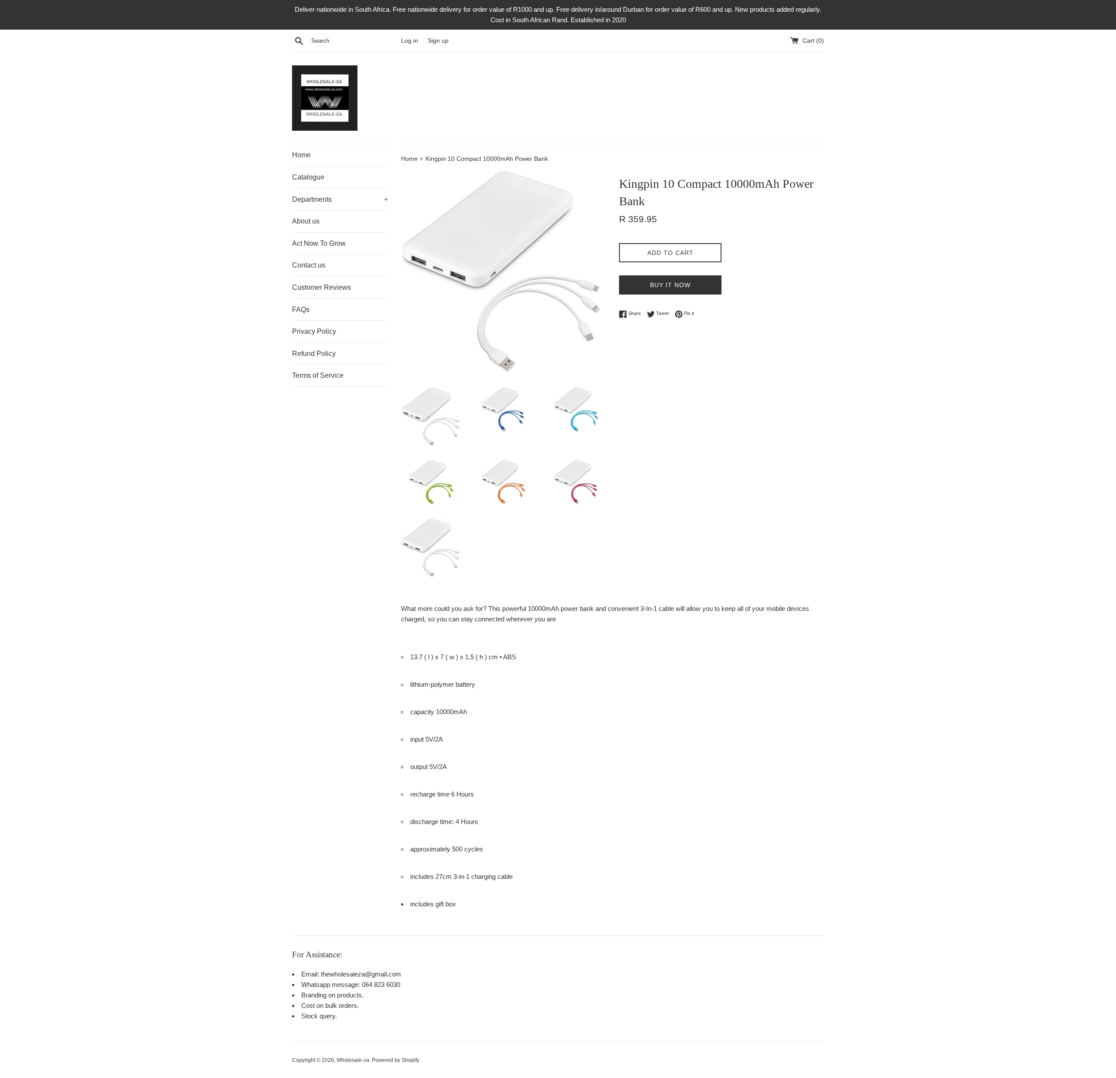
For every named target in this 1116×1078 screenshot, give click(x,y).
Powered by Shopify (395, 1060)
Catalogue (308, 177)
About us (306, 221)
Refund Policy (314, 353)
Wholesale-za (353, 1060)
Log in (409, 40)
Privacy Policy (314, 331)
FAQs (301, 309)
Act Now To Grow (319, 243)
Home (301, 155)
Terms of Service (318, 375)
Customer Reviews (321, 287)
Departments (340, 199)
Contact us (308, 265)
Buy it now (670, 284)
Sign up (438, 40)
